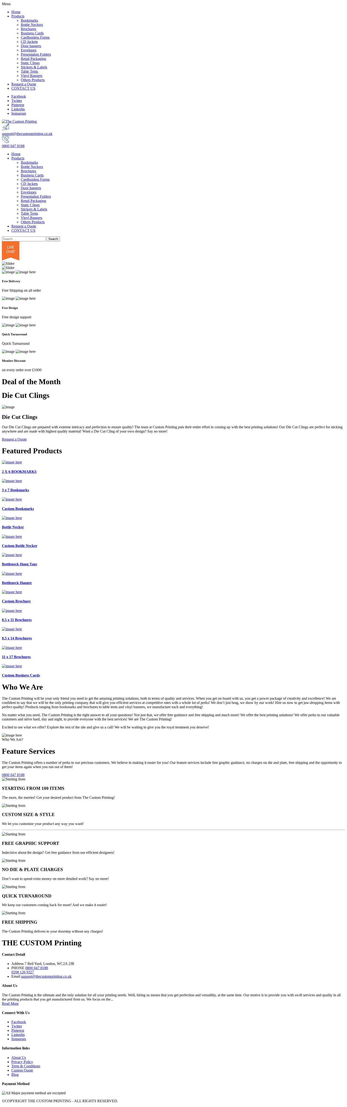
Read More (10, 1004)
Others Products (33, 80)
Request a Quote (23, 84)
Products (17, 16)
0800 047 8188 (13, 146)
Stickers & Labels (34, 67)
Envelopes (28, 50)
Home (16, 12)
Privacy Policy (22, 1062)
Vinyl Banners (31, 76)
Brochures (28, 29)
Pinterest (17, 105)
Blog (15, 1075)
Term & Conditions (25, 1066)
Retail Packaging (33, 59)
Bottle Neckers (32, 25)
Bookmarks (29, 20)
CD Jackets (29, 42)
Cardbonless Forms (35, 37)
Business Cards (32, 33)
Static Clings (30, 63)
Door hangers (31, 46)
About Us (18, 1058)
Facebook (18, 96)
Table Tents (29, 71)
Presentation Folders (36, 54)
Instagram (18, 113)
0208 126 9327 (22, 972)
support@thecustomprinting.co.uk (27, 134)
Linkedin (18, 109)
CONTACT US (23, 88)
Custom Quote (22, 1070)
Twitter (16, 101)
